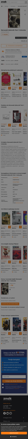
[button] (14, 436)
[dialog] (14, 430)
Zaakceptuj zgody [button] (14, 433)
